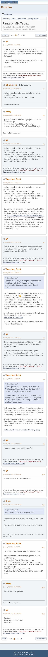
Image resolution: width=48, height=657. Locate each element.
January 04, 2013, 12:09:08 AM (12, 379)
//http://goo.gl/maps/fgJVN (13, 317)
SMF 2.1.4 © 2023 (19, 654)
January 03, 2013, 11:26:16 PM (12, 242)
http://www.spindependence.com (14, 78)
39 (24, 35)
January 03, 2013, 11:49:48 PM (12, 273)
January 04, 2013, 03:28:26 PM (12, 547)
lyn (6, 41)
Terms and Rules (23, 652)
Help (15, 652)
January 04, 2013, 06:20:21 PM (12, 587)
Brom (8, 501)
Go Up (4, 639)
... (22, 35)
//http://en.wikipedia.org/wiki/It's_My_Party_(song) (22, 430)
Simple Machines (29, 654)
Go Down (5, 35)
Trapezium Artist (13, 179)
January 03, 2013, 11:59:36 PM (12, 337)
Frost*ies (6, 7)
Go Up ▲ (32, 652)
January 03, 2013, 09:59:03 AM (12, 88)
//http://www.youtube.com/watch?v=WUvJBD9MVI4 (25, 215)
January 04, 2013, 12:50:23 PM (12, 504)
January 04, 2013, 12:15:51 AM (12, 443)
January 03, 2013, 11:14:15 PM (12, 183)
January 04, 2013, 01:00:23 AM (12, 474)
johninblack (11, 85)
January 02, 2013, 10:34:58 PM (12, 45)
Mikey (8, 111)
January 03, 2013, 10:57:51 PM (12, 143)
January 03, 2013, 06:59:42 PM (12, 115)
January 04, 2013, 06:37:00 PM (12, 613)
